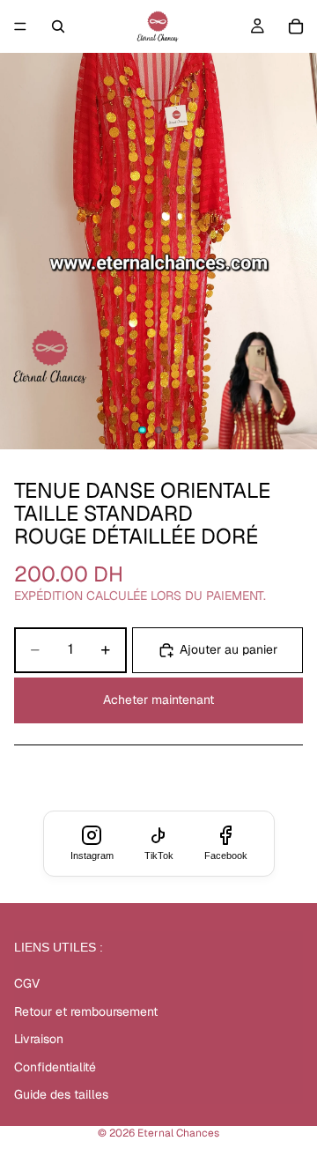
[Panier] (295, 26)
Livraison (38, 1039)
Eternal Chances (178, 1133)
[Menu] (20, 26)
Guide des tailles (61, 1094)
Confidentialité (55, 1067)
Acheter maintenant (158, 699)
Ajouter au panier (228, 649)
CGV (27, 983)
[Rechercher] (58, 26)
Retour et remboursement (86, 1011)
